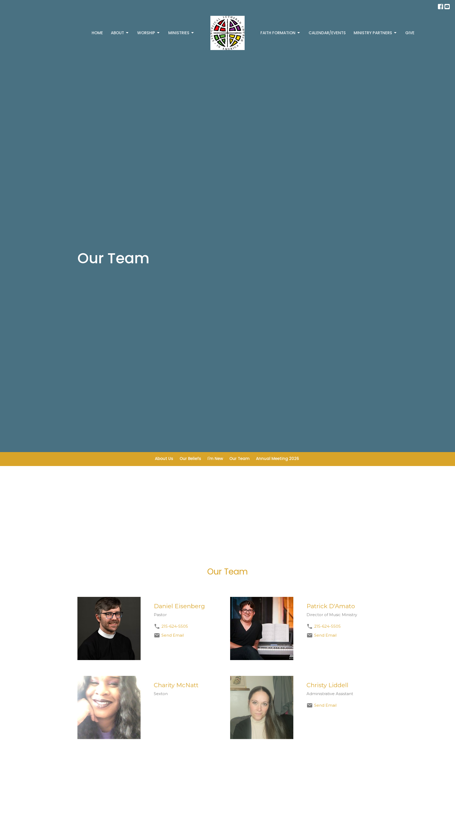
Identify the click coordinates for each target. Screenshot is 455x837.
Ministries (178, 33)
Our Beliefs (190, 458)
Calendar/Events (327, 33)
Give (409, 33)
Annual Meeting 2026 (277, 458)
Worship (146, 33)
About (117, 33)
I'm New (215, 458)
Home (97, 33)
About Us (164, 458)
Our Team (239, 458)
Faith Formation (277, 33)
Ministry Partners (373, 33)
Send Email (172, 635)
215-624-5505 (174, 626)
